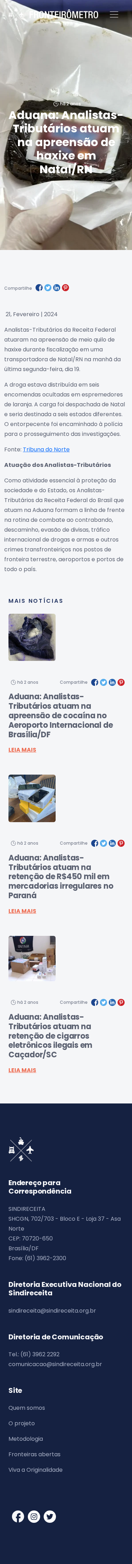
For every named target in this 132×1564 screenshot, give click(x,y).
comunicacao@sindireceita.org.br (55, 1364)
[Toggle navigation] (114, 14)
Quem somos (26, 1408)
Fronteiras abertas (34, 1454)
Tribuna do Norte (46, 449)
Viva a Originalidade (35, 1470)
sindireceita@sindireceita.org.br (52, 1311)
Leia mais (22, 750)
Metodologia (25, 1439)
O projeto (21, 1423)
